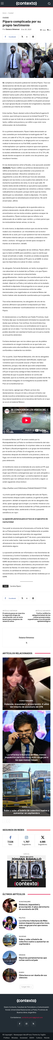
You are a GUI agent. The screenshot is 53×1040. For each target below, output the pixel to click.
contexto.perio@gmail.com (32, 1017)
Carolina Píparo (15, 586)
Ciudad (10, 13)
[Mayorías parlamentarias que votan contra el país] (10, 958)
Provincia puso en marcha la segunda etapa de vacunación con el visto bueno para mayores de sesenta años (14, 617)
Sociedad (26, 807)
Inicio (4, 13)
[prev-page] (4, 821)
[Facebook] (19, 1023)
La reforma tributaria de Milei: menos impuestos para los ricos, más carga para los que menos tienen (26, 757)
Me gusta (10, 836)
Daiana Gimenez (13, 29)
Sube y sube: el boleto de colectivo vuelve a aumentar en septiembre (26, 811)
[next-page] (8, 821)
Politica (26, 751)
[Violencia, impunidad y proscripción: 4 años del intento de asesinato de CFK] (26, 684)
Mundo (21, 972)
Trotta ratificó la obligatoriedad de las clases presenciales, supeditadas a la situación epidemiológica (39, 617)
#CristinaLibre (26, 701)
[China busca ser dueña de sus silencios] (10, 975)
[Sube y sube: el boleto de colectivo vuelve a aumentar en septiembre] (26, 790)
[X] (27, 642)
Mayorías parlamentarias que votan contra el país (33, 959)
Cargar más (25, 987)
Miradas (22, 955)
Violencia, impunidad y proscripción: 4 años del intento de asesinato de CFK (26, 705)
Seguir (26, 836)
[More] (33, 36)
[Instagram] (26, 1023)
